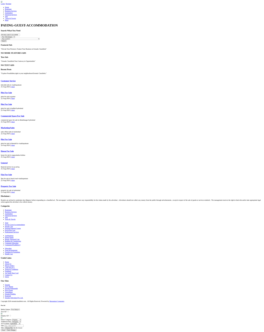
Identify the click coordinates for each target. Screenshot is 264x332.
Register (8, 4)
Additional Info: (6, 322)
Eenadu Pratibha (10, 294)
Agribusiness (9, 236)
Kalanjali (8, 296)
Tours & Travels (10, 18)
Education (8, 248)
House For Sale (7, 151)
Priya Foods (9, 290)
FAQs (7, 277)
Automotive (9, 13)
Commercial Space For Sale (12, 116)
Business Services (11, 11)
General (4, 163)
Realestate (8, 9)
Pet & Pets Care (10, 230)
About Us (8, 264)
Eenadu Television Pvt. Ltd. (14, 298)
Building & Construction (13, 241)
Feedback (8, 271)
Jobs (6, 16)
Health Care (9, 254)
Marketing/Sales (8, 128)
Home (7, 7)
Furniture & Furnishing (12, 252)
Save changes (11, 330)
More (6, 20)
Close (3, 330)
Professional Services (12, 232)
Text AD (4, 311)
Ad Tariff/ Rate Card (11, 273)
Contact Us (8, 275)
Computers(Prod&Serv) (12, 245)
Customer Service (8, 81)
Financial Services (11, 15)
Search (4, 41)
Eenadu (7, 285)
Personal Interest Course (13, 228)
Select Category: (6, 320)
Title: (2, 326)
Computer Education (11, 243)
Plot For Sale (6, 93)
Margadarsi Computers (56, 301)
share (13, 87)
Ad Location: (5, 323)
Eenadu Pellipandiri (11, 288)
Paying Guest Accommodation (15, 225)
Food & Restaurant (11, 250)
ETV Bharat (9, 287)
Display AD (5, 316)
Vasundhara (9, 292)
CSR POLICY (10, 267)
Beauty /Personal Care (12, 239)
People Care (9, 226)
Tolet (6, 223)
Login (3, 4)
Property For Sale (8, 186)
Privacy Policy (9, 266)
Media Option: (5, 309)
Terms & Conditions (11, 269)
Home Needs (9, 237)
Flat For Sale (6, 175)
